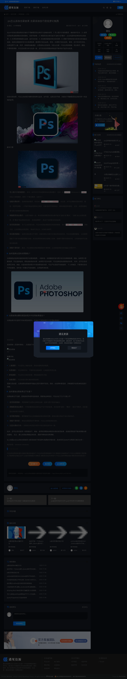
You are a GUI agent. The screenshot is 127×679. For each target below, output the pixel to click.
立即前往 (52, 348)
